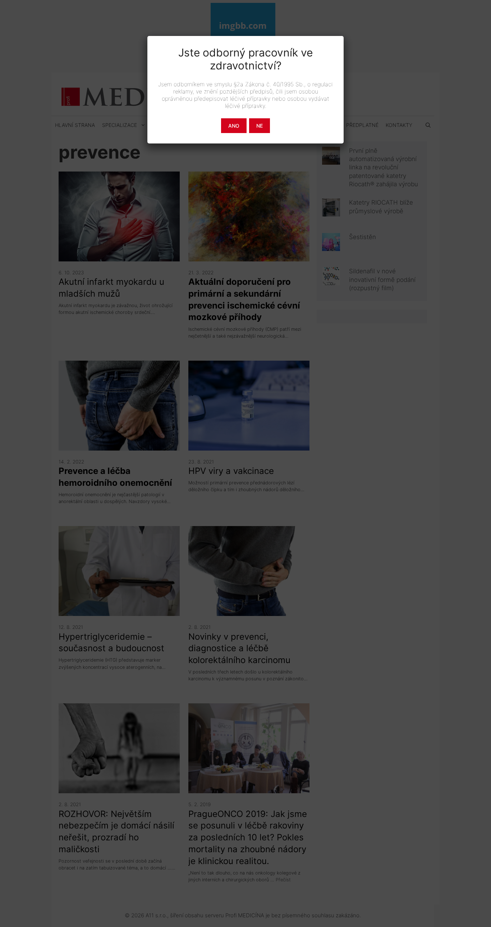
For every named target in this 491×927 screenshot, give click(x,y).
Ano (233, 126)
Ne (259, 126)
